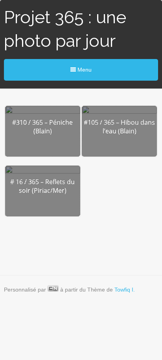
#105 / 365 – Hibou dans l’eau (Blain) (119, 126)
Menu (84, 69)
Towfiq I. (124, 289)
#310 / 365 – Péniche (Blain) (42, 126)
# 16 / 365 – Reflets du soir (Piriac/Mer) (42, 186)
